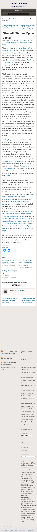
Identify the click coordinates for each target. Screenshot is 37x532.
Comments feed (25, 447)
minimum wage (24, 503)
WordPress (30, 530)
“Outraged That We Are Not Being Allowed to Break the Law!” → (27, 27)
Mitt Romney (30, 503)
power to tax (31, 507)
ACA (3, 42)
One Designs (22, 530)
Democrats (7, 42)
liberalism (21, 42)
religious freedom (31, 509)
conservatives (25, 471)
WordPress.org (24, 450)
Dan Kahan (24, 474)
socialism (31, 513)
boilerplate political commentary (27, 467)
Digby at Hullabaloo (9, 351)
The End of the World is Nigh (28, 372)
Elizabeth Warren (15, 42)
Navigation (18, 10)
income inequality (25, 496)
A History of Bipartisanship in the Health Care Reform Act (9, 271)
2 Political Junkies (9, 362)
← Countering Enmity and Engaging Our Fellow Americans (10, 27)
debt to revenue (29, 476)
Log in (22, 442)
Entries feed (24, 445)
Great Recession (28, 487)
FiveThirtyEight (8, 358)
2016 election (25, 463)
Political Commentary (18, 19)
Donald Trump (27, 483)
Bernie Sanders (28, 465)
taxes (32, 515)
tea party (25, 517)
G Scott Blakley (18, 3)
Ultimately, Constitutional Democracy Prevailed (9, 261)
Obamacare (27, 42)
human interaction (29, 491)
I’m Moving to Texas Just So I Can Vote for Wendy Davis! (25, 262)
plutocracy (26, 507)
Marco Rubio (31, 501)
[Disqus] (18, 328)
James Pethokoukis (27, 499)
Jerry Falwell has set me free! (28, 367)
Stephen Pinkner (27, 515)
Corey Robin (32, 473)
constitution (24, 473)
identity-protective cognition (26, 493)
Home (10, 19)
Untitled (2, 353)
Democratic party (26, 478)
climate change (25, 469)
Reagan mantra (24, 509)
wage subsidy (26, 519)
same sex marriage (25, 513)
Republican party (28, 511)
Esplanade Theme (12, 530)
